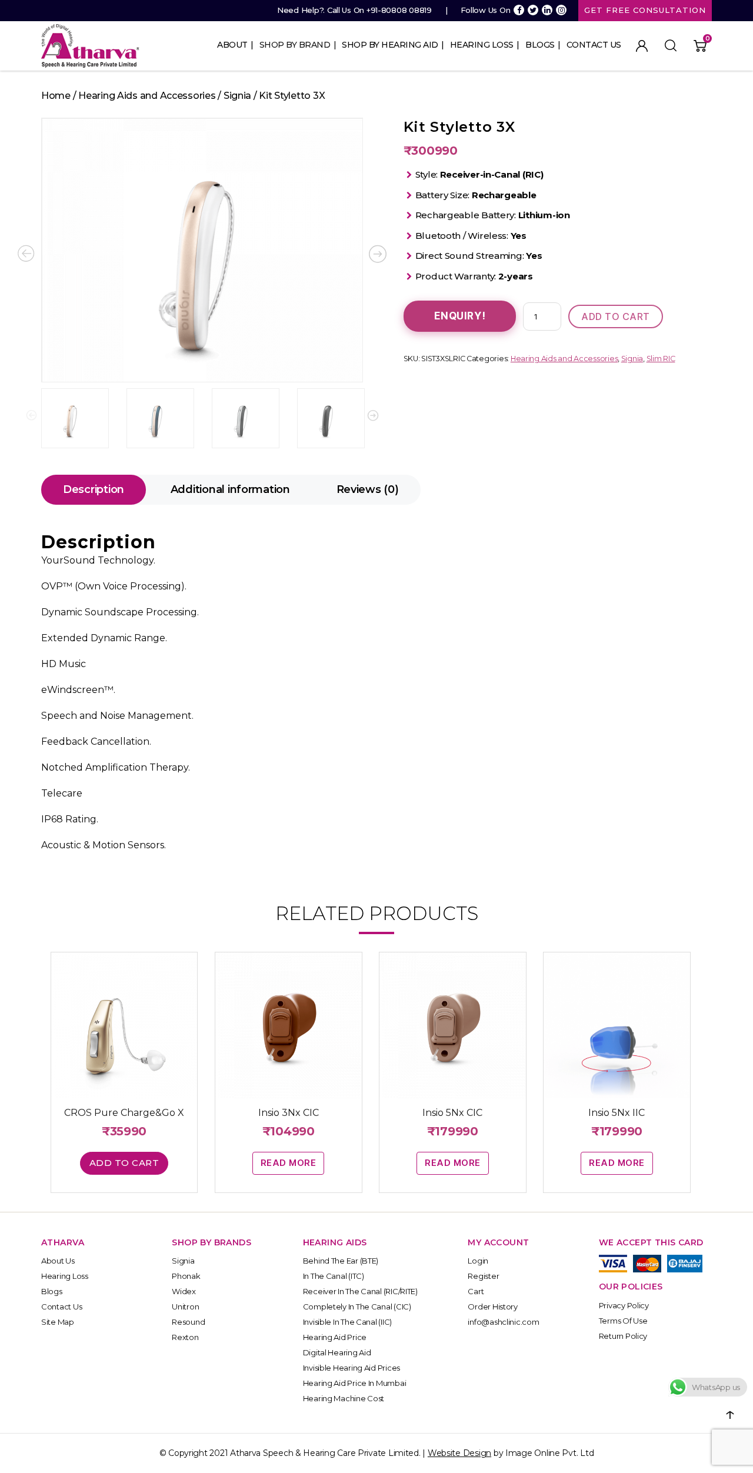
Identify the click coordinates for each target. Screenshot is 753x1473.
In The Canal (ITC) (333, 1276)
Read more (288, 1162)
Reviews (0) (367, 489)
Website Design (459, 1453)
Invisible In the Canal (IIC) (347, 1322)
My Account (642, 46)
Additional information (230, 489)
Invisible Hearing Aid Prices (351, 1367)
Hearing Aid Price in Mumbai (355, 1383)
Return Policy (623, 1336)
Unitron (185, 1306)
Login (478, 1260)
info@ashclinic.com (503, 1322)
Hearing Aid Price (334, 1337)
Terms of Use (623, 1320)
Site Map (57, 1322)
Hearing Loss (482, 44)
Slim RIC (661, 358)
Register (483, 1276)
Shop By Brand (295, 44)
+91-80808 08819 (399, 10)
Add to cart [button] (124, 1162)
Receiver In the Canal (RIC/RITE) (360, 1291)
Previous (32, 415)
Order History (493, 1306)
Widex (184, 1291)
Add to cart (615, 316)
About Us (58, 1260)
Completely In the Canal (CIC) (357, 1306)
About (232, 44)
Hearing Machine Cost (344, 1398)
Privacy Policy (624, 1305)
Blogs (540, 44)
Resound (188, 1322)
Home (56, 95)
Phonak (186, 1276)
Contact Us (594, 44)
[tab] (93, 490)
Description (93, 489)
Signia (237, 95)
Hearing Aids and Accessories (146, 95)
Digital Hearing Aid (337, 1352)
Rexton (185, 1337)
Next (373, 415)
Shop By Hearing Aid (390, 44)
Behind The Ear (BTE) (341, 1260)
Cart (476, 1291)
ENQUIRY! (460, 316)
